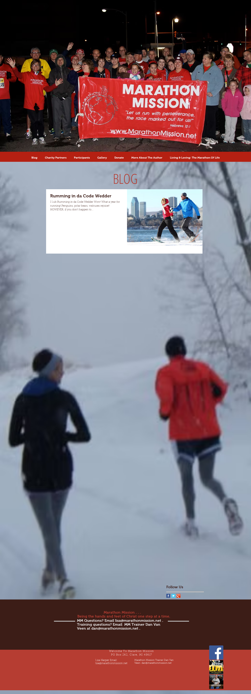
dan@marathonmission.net (114, 628)
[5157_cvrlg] (216, 682)
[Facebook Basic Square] (168, 596)
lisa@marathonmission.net (138, 620)
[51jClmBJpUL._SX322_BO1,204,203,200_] (216, 667)
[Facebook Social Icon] (216, 652)
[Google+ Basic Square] (178, 596)
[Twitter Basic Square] (173, 596)
